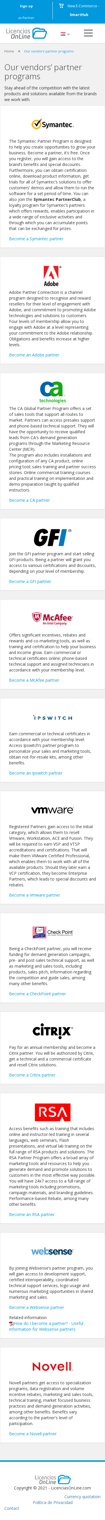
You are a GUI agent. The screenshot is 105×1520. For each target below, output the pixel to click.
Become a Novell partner (33, 1433)
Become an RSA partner (32, 1214)
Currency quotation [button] (82, 1496)
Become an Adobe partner (34, 355)
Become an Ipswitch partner (35, 773)
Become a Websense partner (36, 1307)
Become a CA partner (29, 500)
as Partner (26, 12)
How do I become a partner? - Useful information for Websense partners (46, 1326)
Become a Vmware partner (34, 895)
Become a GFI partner (30, 581)
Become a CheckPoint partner (37, 993)
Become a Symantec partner (36, 238)
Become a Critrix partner (32, 1075)
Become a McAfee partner (34, 680)
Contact (11, 1508)
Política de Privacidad (53, 1502)
